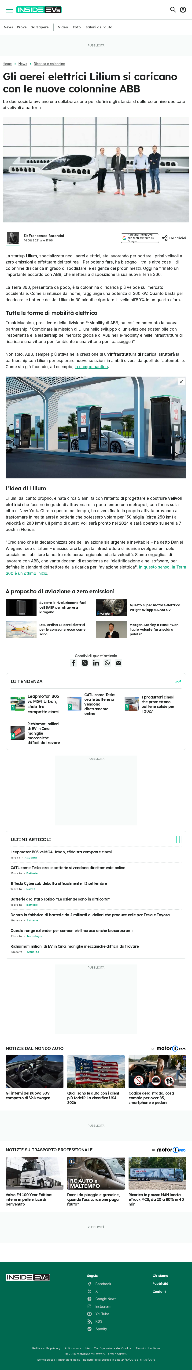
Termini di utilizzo (148, 1348)
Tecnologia (34, 936)
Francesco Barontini (46, 235)
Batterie (32, 873)
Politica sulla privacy (46, 1348)
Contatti (159, 1292)
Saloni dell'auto (98, 27)
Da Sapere (39, 27)
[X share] (85, 663)
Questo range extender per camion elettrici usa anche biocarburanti (72, 930)
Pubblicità (160, 1284)
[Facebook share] (73, 663)
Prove (22, 27)
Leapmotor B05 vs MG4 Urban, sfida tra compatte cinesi (61, 852)
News (8, 27)
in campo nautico (91, 366)
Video (63, 27)
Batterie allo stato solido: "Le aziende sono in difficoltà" (60, 899)
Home (7, 64)
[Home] (39, 9)
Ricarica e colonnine (49, 64)
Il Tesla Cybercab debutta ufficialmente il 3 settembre (59, 883)
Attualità (31, 857)
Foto (77, 27)
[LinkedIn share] (96, 663)
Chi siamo (160, 1276)
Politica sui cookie (77, 1348)
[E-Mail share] (118, 663)
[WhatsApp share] (107, 663)
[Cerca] (173, 9)
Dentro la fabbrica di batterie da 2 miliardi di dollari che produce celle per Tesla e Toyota (90, 914)
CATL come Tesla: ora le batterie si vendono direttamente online (68, 867)
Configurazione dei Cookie (112, 1348)
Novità (31, 889)
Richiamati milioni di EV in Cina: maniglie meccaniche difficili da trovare (75, 946)
